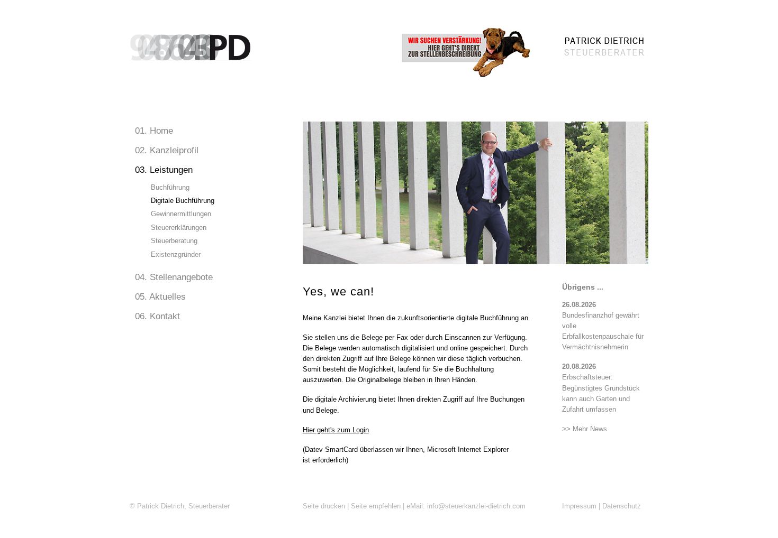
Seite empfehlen (376, 506)
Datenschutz (621, 506)
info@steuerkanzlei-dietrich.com (476, 506)
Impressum (579, 506)
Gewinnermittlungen (181, 214)
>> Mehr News (584, 429)
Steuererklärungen (178, 227)
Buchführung (170, 187)
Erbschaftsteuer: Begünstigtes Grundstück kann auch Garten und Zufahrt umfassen (601, 388)
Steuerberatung (174, 241)
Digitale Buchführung (182, 201)
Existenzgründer (176, 254)
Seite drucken (324, 506)
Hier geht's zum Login (336, 430)
